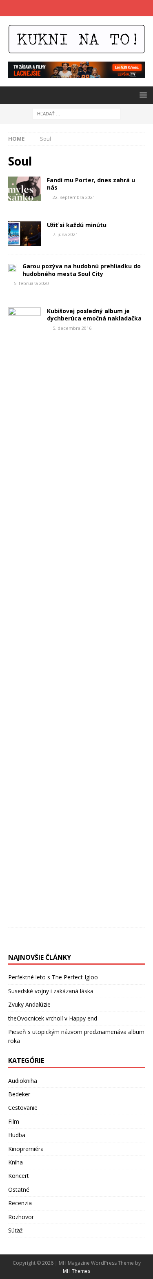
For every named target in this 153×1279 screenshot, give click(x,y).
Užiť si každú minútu (76, 225)
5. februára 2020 (31, 283)
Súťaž (15, 1230)
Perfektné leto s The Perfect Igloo (53, 977)
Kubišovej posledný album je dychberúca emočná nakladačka (94, 314)
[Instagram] (85, 8)
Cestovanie (23, 1107)
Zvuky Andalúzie (29, 1004)
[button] (142, 94)
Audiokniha (22, 1081)
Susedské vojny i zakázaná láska (50, 991)
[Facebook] (69, 8)
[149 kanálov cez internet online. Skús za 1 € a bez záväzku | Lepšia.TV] (76, 73)
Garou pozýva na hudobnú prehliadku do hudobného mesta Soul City (81, 269)
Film (13, 1121)
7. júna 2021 (65, 234)
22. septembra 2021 (74, 197)
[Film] (24, 233)
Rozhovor (21, 1217)
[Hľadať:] (76, 113)
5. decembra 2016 (72, 328)
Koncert (18, 1176)
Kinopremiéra (26, 1149)
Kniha (15, 1162)
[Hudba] (24, 189)
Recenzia (20, 1203)
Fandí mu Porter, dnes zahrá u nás (91, 183)
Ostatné (18, 1189)
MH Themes (76, 1271)
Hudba (16, 1135)
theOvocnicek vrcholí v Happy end (52, 1018)
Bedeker (19, 1094)
